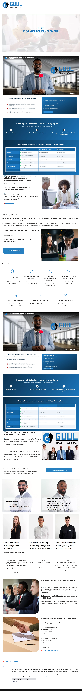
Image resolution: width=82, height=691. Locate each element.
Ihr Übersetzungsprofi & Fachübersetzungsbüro (42, 656)
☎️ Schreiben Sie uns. (9, 203)
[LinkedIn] (16, 681)
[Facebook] (13, 681)
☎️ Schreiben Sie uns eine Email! (10, 661)
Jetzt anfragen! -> (73, 5)
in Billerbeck (61, 656)
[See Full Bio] (53, 677)
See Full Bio (49, 676)
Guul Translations (22, 656)
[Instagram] (15, 681)
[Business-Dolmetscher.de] (12, 5)
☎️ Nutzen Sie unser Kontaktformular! (49, 650)
